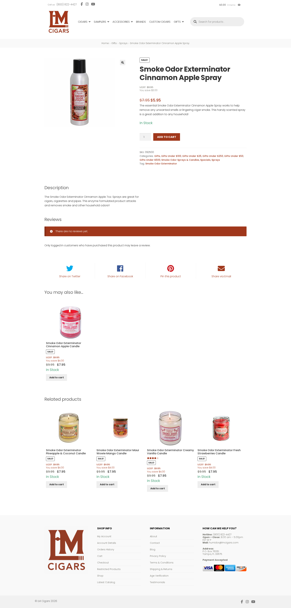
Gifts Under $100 (171, 156)
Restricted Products (109, 569)
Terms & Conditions (161, 562)
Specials (205, 160)
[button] (122, 62)
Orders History (105, 549)
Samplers (100, 22)
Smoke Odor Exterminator (161, 163)
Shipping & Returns (161, 569)
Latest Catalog (106, 582)
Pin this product (170, 276)
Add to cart (166, 137)
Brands (141, 22)
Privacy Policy (158, 556)
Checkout (103, 562)
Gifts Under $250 (212, 156)
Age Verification (159, 575)
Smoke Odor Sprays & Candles (180, 160)
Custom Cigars (159, 22)
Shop (100, 575)
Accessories (121, 22)
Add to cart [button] (56, 377)
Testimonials (157, 582)
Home (105, 43)
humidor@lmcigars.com (223, 542)
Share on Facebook (120, 276)
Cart (99, 556)
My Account (104, 536)
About (153, 536)
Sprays (123, 43)
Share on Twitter (69, 276)
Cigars (82, 22)
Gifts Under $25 (191, 156)
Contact (155, 543)
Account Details (106, 543)
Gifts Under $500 (150, 160)
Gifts (177, 22)
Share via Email (221, 276)
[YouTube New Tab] (93, 4)
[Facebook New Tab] (82, 4)
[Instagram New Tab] (87, 4)
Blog (152, 549)
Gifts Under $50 (233, 156)
